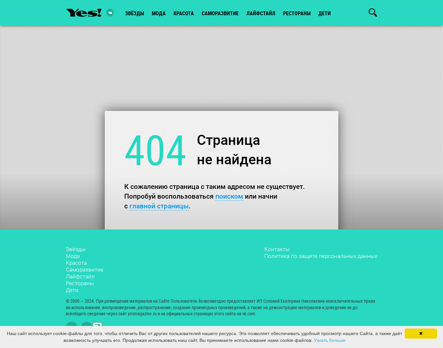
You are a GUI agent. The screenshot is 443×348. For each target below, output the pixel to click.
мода (159, 13)
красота (184, 13)
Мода (73, 256)
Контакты (277, 249)
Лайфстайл (80, 276)
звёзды (134, 13)
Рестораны (80, 283)
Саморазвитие (220, 13)
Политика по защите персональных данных (320, 256)
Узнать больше (329, 340)
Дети (324, 13)
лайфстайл (260, 13)
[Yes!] (84, 12)
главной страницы (159, 206)
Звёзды (76, 249)
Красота (76, 263)
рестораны (297, 13)
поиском (229, 196)
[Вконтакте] (110, 13)
